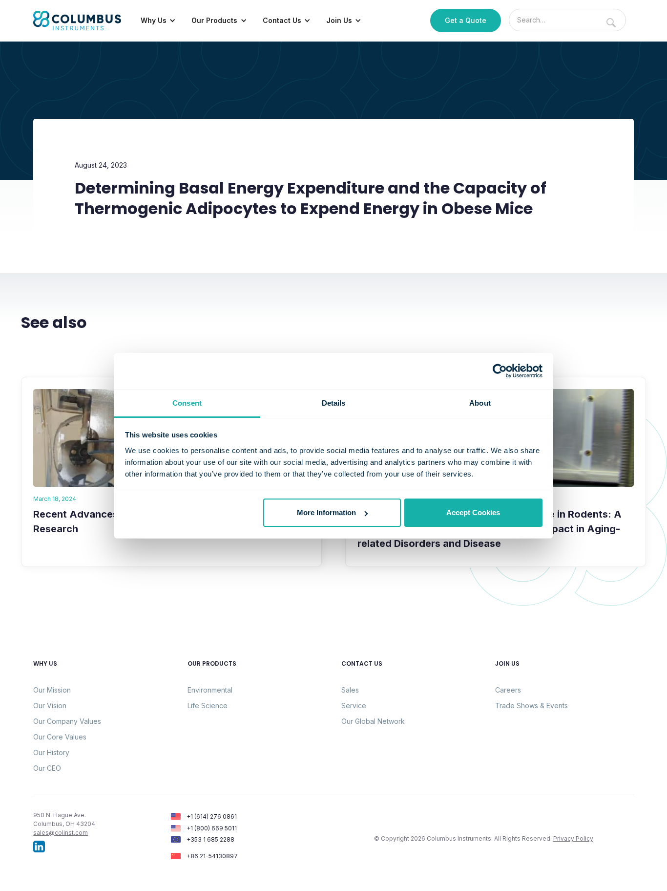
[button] (158, 20)
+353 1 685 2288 (210, 839)
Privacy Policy (573, 838)
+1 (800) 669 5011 (212, 828)
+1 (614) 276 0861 (212, 816)
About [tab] (480, 403)
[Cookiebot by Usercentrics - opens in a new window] (499, 371)
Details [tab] (334, 403)
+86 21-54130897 (212, 856)
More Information (326, 512)
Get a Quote (465, 20)
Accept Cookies (473, 512)
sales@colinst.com (60, 832)
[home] (77, 20)
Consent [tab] (187, 403)
